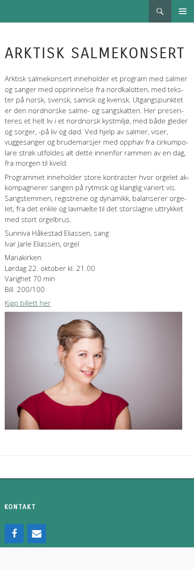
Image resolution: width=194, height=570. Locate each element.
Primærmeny (182, 11)
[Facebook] (14, 533)
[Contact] (36, 533)
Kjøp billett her (28, 303)
